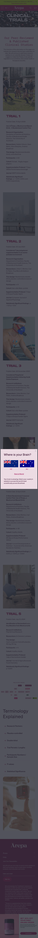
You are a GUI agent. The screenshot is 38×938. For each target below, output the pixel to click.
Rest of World (19, 474)
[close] (35, 451)
